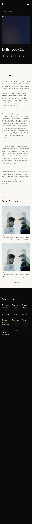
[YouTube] (7, 56)
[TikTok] (11, 56)
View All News (15, 282)
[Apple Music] (19, 56)
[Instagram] (15, 56)
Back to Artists (8, 11)
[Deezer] (23, 56)
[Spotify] (3, 56)
